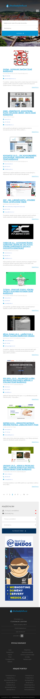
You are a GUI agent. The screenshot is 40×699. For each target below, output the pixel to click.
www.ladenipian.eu (9, 340)
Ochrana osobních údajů (27, 654)
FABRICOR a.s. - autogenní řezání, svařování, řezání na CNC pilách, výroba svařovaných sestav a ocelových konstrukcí (18, 245)
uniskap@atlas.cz (9, 479)
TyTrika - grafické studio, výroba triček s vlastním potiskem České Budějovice (18, 291)
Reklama (10, 661)
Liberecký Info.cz (10, 689)
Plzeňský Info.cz (29, 675)
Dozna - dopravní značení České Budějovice (17, 70)
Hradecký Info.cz (10, 685)
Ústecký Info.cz (11, 678)
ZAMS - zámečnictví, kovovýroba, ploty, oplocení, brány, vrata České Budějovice (19, 113)
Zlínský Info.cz (29, 682)
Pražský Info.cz (29, 678)
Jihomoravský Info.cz (10, 687)
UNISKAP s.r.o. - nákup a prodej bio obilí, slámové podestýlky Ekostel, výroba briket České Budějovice (19, 467)
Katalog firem (9, 652)
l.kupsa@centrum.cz (9, 212)
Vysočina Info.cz (10, 682)
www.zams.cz (8, 119)
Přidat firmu (27, 650)
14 (24, 494)
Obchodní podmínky (27, 652)
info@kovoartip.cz (9, 169)
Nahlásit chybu (27, 659)
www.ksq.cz (7, 386)
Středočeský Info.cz (29, 685)
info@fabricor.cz (8, 258)
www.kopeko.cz (8, 429)
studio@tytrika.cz (9, 303)
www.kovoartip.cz (9, 163)
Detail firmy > (35, 87)
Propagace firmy (9, 659)
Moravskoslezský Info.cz (10, 680)
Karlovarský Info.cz (29, 689)
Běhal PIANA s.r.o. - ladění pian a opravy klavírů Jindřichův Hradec (19, 335)
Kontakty (27, 657)
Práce (9, 657)
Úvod (9, 650)
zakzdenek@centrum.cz (10, 78)
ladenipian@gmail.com (10, 346)
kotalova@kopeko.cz (9, 435)
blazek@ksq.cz (8, 392)
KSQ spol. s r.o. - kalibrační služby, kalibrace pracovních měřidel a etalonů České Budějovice (19, 380)
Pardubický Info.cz (11, 675)
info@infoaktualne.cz (20, 628)
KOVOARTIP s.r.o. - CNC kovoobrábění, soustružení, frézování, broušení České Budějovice (20, 157)
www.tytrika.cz (8, 298)
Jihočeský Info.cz (29, 680)
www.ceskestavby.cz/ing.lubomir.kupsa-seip (15, 206)
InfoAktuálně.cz (16, 697)
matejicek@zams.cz (9, 124)
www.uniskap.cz (8, 474)
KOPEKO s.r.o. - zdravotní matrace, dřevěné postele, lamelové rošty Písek (20, 424)
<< (4, 494)
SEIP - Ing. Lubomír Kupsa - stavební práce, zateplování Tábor (19, 201)
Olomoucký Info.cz (29, 687)
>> (27, 494)
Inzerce (10, 654)
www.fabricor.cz (8, 253)
